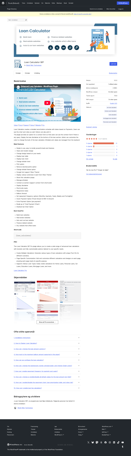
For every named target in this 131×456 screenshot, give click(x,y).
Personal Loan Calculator (109, 122)
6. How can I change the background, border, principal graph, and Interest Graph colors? (43, 366)
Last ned (113, 64)
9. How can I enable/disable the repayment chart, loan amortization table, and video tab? (43, 382)
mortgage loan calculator (109, 118)
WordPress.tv (59, 435)
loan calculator (112, 114)
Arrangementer (82, 429)
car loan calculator (111, 107)
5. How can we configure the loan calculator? (29, 360)
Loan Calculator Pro (20, 270)
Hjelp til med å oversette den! (82, 14)
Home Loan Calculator (110, 111)
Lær (56, 426)
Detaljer (18, 73)
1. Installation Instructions (22, 338)
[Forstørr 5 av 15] (56, 283)
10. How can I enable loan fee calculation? (28, 388)
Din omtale (89, 159)
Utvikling (37, 73)
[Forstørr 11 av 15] (78, 283)
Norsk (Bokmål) (28, 445)
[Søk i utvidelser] (26, 20)
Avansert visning (91, 127)
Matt (104, 429)
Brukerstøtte (113, 73)
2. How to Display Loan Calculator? (25, 343)
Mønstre (33, 435)
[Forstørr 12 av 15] (78, 306)
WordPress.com (107, 426)
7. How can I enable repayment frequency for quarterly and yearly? (36, 371)
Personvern (10, 435)
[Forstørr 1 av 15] (33, 283)
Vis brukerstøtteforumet (94, 174)
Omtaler (27, 73)
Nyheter (9, 429)
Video (16, 125)
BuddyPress (106, 435)
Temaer (33, 429)
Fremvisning (34, 426)
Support (26, 125)
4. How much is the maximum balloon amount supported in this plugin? (37, 354)
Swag (80, 435)
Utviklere (57, 432)
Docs (20, 125)
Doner (80, 432)
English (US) (113, 103)
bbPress (105, 432)
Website (38, 125)
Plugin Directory (12, 9)
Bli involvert (81, 426)
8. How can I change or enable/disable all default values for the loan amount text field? (42, 377)
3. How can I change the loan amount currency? (30, 349)
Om (8, 426)
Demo (32, 125)
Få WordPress (123, 3)
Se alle (115, 159)
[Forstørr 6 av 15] (56, 316)
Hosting (9, 432)
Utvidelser (34, 432)
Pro (43, 125)
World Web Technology (34, 65)
